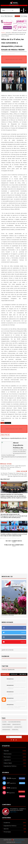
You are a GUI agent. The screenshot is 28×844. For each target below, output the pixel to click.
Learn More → (14, 812)
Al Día (4, 721)
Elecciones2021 (7, 727)
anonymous (10, 698)
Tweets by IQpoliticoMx (8, 669)
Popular (14, 674)
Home (3, 32)
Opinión (6, 828)
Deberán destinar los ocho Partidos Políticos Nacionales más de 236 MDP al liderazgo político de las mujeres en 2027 (13, 496)
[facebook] (11, 739)
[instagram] (16, 739)
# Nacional (7, 423)
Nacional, (12, 54)
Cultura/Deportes (14, 721)
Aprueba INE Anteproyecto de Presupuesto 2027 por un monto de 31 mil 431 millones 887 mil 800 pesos (14, 516)
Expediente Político (10, 766)
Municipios (7, 757)
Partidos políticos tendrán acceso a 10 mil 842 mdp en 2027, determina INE (14, 534)
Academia (7, 822)
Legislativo (18, 727)
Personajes (6, 729)
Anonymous (10, 678)
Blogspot (18, 842)
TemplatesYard (19, 839)
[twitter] (14, 739)
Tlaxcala (6, 750)
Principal (12, 16)
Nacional (8, 32)
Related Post (5, 479)
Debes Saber (6, 724)
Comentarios (5, 675)
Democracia (5, 502)
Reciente (23, 674)
